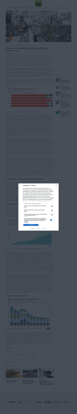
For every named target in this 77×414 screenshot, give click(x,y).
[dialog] (38, 207)
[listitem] (38, 203)
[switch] (51, 206)
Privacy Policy (44, 228)
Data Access (38, 228)
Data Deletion (32, 228)
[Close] (57, 185)
